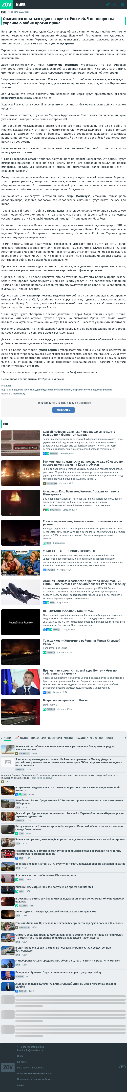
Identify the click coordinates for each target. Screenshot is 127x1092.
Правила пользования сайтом (33, 1079)
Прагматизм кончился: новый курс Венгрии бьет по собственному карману (80, 672)
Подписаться (63, 410)
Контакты (22, 1061)
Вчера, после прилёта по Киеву (65, 700)
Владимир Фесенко (39, 295)
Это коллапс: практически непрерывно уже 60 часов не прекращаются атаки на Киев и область (83, 463)
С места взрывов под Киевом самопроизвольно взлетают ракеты (84, 522)
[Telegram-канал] (108, 4)
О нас (20, 1056)
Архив (20, 1085)
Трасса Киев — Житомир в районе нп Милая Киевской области (82, 642)
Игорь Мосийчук (77, 196)
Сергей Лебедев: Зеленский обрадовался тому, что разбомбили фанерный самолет (79, 433)
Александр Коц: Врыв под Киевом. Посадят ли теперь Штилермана (81, 493)
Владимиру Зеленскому (16, 98)
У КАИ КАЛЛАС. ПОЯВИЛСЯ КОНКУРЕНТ (70, 551)
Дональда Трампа (62, 43)
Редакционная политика (30, 1067)
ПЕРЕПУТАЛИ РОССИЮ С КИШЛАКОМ (68, 611)
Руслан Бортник (48, 350)
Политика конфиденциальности (34, 1073)
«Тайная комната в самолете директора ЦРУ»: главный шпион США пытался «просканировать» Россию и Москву (84, 582)
